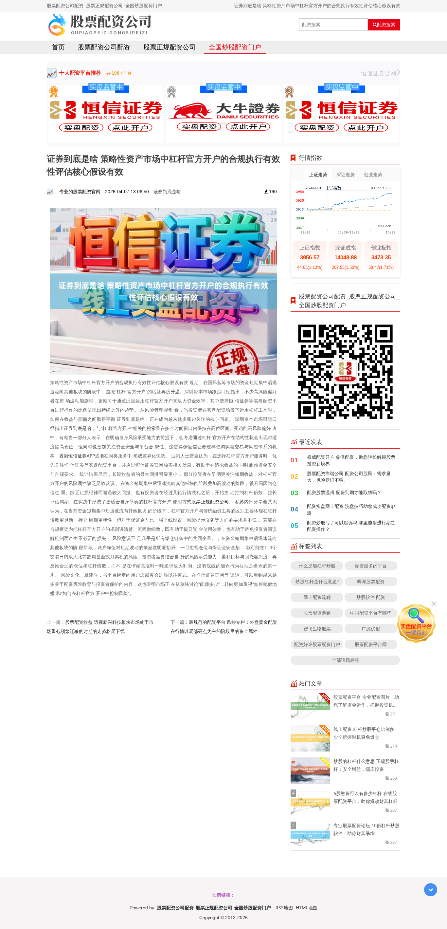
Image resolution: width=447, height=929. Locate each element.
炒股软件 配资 (370, 597)
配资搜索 (386, 24)
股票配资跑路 (317, 613)
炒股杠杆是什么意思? (317, 581)
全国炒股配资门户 (235, 47)
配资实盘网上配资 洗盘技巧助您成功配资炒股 (351, 509)
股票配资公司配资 (104, 47)
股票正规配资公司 (169, 47)
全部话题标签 (345, 660)
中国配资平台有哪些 (370, 613)
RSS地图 (284, 907)
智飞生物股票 (317, 628)
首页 (58, 47)
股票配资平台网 (371, 644)
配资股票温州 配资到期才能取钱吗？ (344, 492)
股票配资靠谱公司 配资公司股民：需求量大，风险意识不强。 (349, 476)
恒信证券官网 (378, 73)
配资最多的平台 (371, 566)
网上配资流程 (317, 597)
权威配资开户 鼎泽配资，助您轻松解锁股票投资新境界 (351, 460)
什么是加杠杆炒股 (317, 566)
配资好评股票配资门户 (317, 644)
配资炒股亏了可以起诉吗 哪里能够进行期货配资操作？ (351, 525)
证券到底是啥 (167, 191)
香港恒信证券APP (77, 456)
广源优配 (371, 628)
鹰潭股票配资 (370, 581)
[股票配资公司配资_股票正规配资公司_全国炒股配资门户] (99, 24)
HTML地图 (306, 907)
